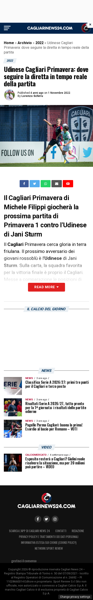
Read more (44, 287)
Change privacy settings (75, 596)
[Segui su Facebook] (38, 519)
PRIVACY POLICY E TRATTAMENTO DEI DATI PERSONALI (48, 537)
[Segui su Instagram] (55, 519)
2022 (39, 43)
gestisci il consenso (24, 560)
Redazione (78, 531)
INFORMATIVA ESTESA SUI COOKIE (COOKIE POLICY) (49, 542)
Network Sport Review (49, 548)
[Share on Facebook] (25, 183)
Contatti (60, 531)
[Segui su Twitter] (46, 519)
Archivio (25, 43)
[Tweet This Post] (35, 183)
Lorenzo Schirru (32, 96)
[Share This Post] (46, 183)
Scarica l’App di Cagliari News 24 (29, 531)
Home (9, 43)
